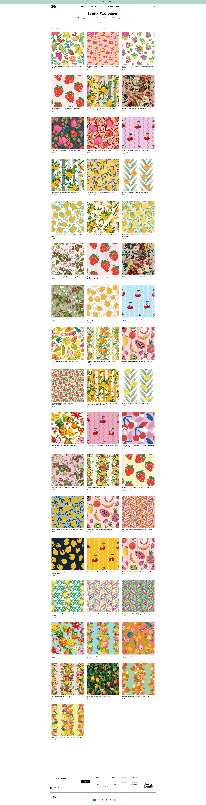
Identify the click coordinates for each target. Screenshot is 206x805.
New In (83, 6)
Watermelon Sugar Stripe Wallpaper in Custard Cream (67, 737)
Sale (123, 6)
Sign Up (85, 781)
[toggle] (148, 7)
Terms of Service (134, 784)
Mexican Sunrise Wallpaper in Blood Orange (135, 192)
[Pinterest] (58, 788)
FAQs (97, 782)
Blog (117, 6)
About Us (123, 777)
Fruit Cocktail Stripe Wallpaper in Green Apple (135, 696)
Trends (110, 6)
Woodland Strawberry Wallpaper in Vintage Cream (66, 277)
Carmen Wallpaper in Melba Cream (97, 487)
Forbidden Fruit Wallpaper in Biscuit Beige (134, 277)
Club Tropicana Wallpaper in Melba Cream (64, 445)
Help (97, 777)
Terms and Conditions (97, 796)
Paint (113, 782)
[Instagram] (55, 788)
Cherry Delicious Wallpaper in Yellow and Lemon (101, 571)
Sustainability (124, 782)
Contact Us (98, 784)
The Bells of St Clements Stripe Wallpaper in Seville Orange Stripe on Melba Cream (102, 404)
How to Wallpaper (100, 779)
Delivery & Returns (135, 779)
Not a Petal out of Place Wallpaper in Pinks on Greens (138, 614)
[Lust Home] (53, 8)
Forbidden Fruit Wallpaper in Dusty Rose (134, 108)
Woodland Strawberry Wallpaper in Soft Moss (65, 319)
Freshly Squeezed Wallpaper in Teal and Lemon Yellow (67, 529)
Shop (113, 777)
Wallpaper (92, 6)
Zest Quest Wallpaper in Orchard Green (98, 696)
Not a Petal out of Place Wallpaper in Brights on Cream (103, 614)
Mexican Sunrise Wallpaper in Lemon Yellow (135, 403)
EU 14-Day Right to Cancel (102, 786)
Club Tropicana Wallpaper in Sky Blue (62, 656)
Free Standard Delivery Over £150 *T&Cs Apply (103, 2)
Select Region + (63, 796)
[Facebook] (51, 788)
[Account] (151, 7)
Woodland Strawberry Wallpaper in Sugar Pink (65, 487)
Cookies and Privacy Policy (111, 796)
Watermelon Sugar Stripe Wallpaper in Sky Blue (101, 656)
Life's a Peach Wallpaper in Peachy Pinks (99, 150)
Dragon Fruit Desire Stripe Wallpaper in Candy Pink (137, 361)
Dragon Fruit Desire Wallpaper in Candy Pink (100, 529)
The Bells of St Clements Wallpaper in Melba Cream (102, 234)
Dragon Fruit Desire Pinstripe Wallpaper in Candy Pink (138, 571)
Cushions (102, 6)
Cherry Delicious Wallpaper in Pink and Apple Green (102, 445)
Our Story (123, 779)
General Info (134, 777)
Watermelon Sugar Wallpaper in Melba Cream (65, 361)
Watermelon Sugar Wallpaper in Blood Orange (135, 656)
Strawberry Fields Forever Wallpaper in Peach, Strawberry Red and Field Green (65, 404)
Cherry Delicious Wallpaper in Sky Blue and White (137, 319)
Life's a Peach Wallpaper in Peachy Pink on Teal (66, 150)
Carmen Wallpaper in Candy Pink (61, 696)
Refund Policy (134, 782)
